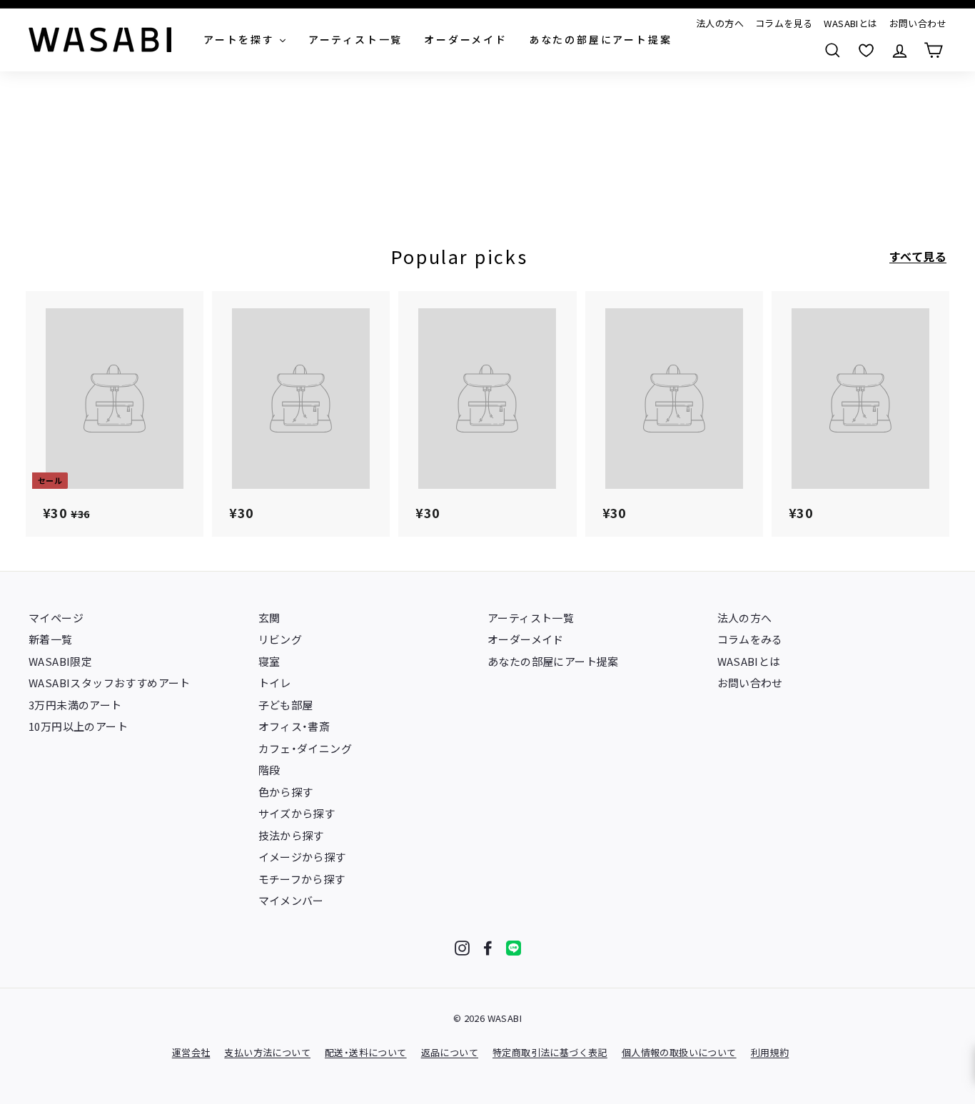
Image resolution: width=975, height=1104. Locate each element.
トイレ (274, 682)
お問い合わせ (917, 23)
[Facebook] (487, 948)
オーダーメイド (525, 639)
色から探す (285, 791)
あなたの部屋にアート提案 (553, 661)
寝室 (269, 661)
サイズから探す (296, 813)
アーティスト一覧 (530, 617)
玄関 (269, 617)
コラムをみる (750, 639)
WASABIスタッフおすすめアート (110, 682)
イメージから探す (302, 856)
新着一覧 (51, 639)
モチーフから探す (301, 878)
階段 (269, 769)
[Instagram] (462, 948)
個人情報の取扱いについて (679, 1052)
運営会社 (191, 1052)
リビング (280, 639)
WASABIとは (850, 23)
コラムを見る (783, 23)
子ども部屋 (285, 704)
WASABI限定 (60, 661)
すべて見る (917, 256)
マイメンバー (291, 900)
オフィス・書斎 (294, 726)
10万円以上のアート (78, 726)
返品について (449, 1052)
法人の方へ (720, 23)
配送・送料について (366, 1052)
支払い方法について (267, 1052)
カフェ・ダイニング (305, 748)
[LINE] (513, 948)
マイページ (56, 617)
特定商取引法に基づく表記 (549, 1052)
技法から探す (291, 835)
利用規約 (770, 1052)
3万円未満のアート (75, 704)
